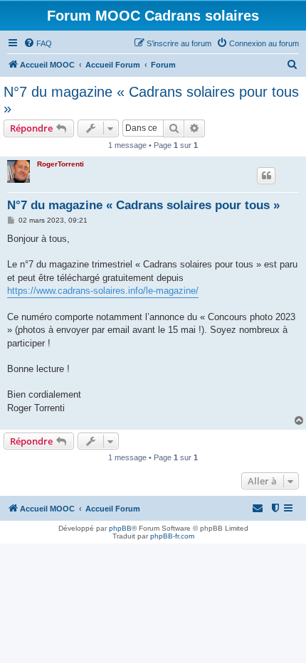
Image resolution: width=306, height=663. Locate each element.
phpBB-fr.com (172, 536)
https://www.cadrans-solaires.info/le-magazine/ (103, 290)
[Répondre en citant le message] (266, 175)
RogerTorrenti (60, 164)
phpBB (120, 528)
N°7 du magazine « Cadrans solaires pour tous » (151, 100)
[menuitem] (37, 43)
